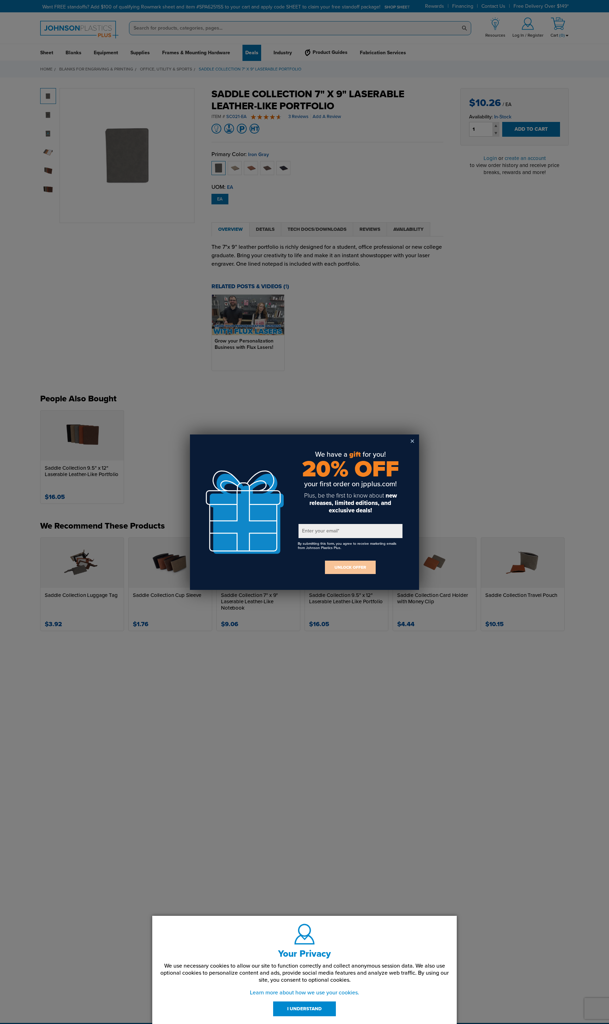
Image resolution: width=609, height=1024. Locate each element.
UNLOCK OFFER (350, 567)
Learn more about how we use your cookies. (304, 992)
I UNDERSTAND (304, 1009)
